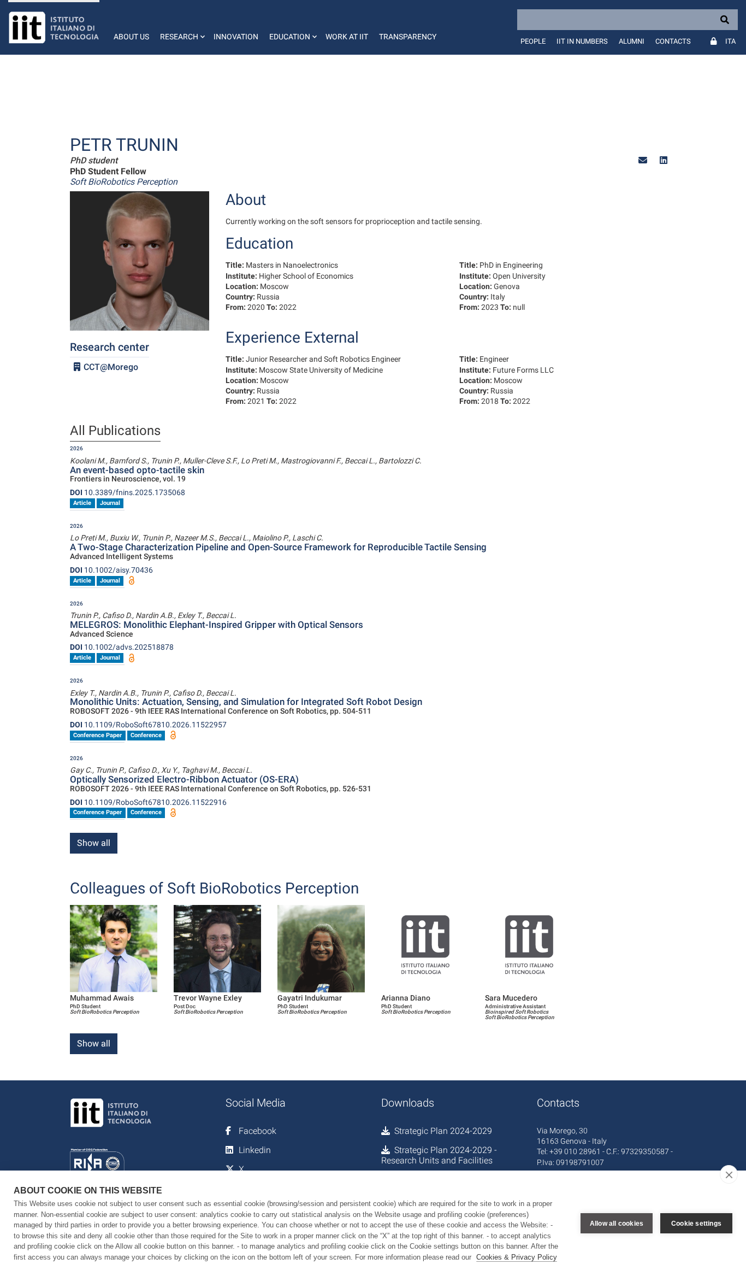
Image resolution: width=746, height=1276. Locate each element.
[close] (729, 1174)
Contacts (673, 41)
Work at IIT (346, 36)
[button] (181, 27)
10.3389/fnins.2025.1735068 (127, 492)
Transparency (407, 36)
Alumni (631, 41)
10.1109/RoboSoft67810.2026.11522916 (148, 802)
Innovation (236, 36)
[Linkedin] (663, 160)
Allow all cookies (616, 1223)
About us (131, 36)
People (533, 41)
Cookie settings (696, 1223)
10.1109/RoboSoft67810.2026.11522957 (148, 724)
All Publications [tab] (115, 431)
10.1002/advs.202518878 (122, 647)
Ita (730, 41)
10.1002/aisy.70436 (111, 570)
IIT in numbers (582, 41)
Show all (93, 843)
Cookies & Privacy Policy (516, 1257)
